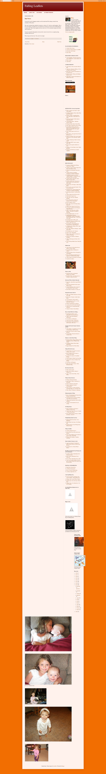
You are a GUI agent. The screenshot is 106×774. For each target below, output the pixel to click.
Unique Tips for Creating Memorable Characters (72, 307)
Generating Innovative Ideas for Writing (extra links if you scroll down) (73, 398)
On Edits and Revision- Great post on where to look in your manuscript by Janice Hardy (72, 182)
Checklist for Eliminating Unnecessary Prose (73, 171)
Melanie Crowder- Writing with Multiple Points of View (73, 74)
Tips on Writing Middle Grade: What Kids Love (73, 242)
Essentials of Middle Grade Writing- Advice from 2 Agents (72, 166)
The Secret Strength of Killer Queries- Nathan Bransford (73, 119)
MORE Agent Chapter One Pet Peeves (73, 206)
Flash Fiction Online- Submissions (72, 320)
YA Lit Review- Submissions (71, 318)
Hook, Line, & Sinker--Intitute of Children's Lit (72, 372)
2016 (77, 576)
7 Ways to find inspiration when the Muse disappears (73, 401)
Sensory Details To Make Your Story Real (73, 358)
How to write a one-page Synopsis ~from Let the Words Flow (73, 187)
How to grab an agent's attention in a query (72, 145)
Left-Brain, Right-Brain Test (71, 471)
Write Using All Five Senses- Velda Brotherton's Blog (72, 364)
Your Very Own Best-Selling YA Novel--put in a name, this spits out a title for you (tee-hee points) (73, 461)
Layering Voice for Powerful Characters (73, 304)
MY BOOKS (39, 12)
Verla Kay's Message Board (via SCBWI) (73, 49)
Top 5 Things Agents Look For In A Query (72, 132)
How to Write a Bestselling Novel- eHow (73, 458)
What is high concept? (70, 369)
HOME (25, 12)
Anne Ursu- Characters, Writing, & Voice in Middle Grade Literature (73, 69)
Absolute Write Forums (70, 48)
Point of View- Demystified (71, 232)
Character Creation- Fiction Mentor (72, 308)
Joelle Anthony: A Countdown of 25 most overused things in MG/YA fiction (73, 329)
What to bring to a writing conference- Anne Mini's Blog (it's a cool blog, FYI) (73, 388)
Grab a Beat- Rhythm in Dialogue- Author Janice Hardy (73, 229)
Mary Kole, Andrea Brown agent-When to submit (73, 282)
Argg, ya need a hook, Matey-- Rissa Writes (72, 374)
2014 (77, 579)
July (77, 599)
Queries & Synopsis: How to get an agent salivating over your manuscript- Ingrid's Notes (73, 137)
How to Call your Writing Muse (71, 470)
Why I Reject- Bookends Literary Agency (73, 125)
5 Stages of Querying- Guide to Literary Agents (73, 140)
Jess (73, 18)
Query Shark (68, 52)
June (77, 601)
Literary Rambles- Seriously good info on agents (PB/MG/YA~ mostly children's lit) (73, 58)
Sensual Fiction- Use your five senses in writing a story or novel (73, 351)
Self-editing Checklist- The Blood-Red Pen (73, 192)
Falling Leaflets (34, 6)
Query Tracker (68, 60)
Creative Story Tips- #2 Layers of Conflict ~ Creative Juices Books (73, 411)
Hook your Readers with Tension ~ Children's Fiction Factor (72, 409)
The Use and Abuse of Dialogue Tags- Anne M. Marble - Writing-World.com (73, 477)
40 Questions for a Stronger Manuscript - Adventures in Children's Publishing (73, 190)
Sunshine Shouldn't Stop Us (71, 430)
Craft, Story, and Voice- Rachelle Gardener (72, 198)
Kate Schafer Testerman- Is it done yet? (73, 289)
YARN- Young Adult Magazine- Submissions (72, 317)
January (78, 609)
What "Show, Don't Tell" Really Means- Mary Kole (73, 204)
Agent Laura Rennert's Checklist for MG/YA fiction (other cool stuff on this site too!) (73, 444)
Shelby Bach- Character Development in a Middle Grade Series (73, 77)
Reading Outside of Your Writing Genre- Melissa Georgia (73, 425)
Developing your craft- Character (72, 231)
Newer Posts (27, 41)
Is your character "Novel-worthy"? (72, 299)
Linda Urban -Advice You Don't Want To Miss (73, 67)
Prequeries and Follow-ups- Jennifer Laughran (72, 150)
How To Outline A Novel (70, 202)
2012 (77, 583)
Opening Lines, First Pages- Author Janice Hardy (73, 185)
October (78, 593)
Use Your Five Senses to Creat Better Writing (72, 356)
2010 (77, 611)
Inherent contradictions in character (72, 303)
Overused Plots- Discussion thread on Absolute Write (72, 334)
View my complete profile (69, 32)
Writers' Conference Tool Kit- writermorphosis (71, 385)
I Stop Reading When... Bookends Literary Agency (72, 122)
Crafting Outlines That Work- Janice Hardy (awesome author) (72, 179)
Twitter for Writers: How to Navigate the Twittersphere (73, 253)
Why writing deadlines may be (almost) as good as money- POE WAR (73, 435)
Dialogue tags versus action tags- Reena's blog (73, 481)
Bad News (28, 18)
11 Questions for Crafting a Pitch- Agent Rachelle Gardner (73, 227)
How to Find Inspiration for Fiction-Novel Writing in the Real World (73, 396)
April (78, 604)
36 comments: (36, 38)
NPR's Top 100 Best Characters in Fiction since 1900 (73, 295)
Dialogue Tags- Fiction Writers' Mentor (73, 479)
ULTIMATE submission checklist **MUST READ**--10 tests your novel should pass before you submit (73, 176)
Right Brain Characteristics (71, 467)
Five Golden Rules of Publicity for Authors (72, 250)
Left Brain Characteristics (70, 468)
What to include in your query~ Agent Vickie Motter (73, 111)
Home (43, 41)
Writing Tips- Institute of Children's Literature (72, 237)
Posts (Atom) (32, 43)
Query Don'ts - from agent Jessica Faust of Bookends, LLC (73, 134)
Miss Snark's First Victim (70, 51)
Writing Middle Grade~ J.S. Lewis (72, 213)
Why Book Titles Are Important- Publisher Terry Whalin (72, 274)
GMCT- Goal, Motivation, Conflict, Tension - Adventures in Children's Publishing (72, 211)
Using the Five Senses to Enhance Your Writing (73, 360)
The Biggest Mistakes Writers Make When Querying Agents (73, 113)
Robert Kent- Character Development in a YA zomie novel (73, 72)
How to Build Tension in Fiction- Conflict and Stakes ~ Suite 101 (73, 414)
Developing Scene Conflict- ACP (72, 219)
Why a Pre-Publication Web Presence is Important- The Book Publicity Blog (73, 255)
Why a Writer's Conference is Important (73, 390)
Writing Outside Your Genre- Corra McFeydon (72, 420)
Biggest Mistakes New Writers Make (72, 345)
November (78, 590)
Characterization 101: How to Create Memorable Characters (72, 301)
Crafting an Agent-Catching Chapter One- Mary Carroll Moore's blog (73, 168)
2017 (77, 574)
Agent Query (68, 61)
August (78, 597)
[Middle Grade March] (73, 43)
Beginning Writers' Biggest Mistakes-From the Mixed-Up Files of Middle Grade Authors (73, 340)
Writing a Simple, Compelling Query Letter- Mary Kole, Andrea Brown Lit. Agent (73, 116)
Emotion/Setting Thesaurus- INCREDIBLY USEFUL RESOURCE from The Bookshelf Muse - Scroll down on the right (73, 217)
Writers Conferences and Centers (72, 383)
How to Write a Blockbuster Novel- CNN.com (72, 457)
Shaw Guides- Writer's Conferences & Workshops (73, 382)
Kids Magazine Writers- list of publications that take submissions (72, 314)
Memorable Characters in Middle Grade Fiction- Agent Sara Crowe (73, 221)
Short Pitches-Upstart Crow (71, 196)
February (78, 607)
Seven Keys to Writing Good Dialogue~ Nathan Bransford (73, 208)
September (78, 595)
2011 (77, 584)
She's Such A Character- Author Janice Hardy (73, 297)
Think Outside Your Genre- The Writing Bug (73, 423)
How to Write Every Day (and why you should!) (73, 433)
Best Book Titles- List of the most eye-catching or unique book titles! (73, 276)
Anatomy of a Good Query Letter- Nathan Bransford (73, 148)
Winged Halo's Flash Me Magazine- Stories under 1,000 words (72, 322)
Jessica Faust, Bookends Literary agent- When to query (73, 285)
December (78, 586)
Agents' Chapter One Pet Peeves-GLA (73, 194)
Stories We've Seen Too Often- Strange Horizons (73, 332)
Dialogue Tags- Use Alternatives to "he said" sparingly (73, 483)
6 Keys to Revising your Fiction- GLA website (73, 239)
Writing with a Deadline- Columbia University (72, 437)
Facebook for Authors (70, 258)
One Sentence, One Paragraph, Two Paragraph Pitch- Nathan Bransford (72, 224)
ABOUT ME (31, 12)
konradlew (55, 766)
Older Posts (59, 41)
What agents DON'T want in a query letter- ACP (72, 143)
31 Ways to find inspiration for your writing (72, 403)
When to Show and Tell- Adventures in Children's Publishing (73, 234)
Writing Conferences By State (71, 379)
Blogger (63, 766)
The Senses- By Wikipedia (71, 362)
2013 (77, 581)
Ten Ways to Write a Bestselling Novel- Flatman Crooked (73, 454)
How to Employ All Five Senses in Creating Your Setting (72, 354)
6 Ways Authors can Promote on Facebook (73, 257)
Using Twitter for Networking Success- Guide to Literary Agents (73, 248)
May (77, 602)
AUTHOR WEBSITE (48, 12)
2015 (77, 578)
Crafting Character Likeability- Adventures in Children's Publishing (72, 173)
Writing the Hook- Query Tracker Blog (73, 123)
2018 (77, 573)
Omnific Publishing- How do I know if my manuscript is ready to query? (73, 287)
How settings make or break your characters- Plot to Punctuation (72, 200)
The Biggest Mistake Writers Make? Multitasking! (72, 344)
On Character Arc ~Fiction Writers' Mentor (72, 447)
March (78, 606)
